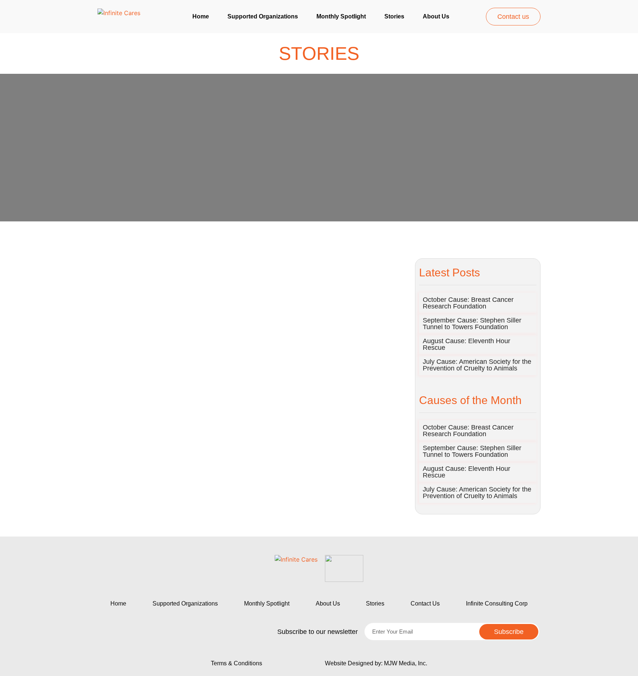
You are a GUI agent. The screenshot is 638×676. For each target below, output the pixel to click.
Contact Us (425, 603)
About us (436, 16)
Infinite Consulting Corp (497, 603)
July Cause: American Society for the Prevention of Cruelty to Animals (477, 365)
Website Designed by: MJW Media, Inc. (376, 663)
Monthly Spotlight (341, 16)
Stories (394, 16)
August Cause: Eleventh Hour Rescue (466, 344)
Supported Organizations (262, 16)
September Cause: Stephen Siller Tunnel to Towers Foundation (472, 324)
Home (200, 16)
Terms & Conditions (236, 663)
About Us (328, 603)
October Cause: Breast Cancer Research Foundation (468, 303)
